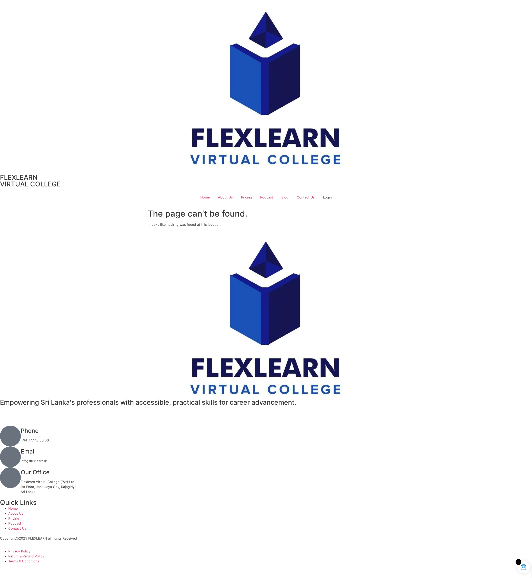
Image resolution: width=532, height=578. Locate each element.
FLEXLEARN (19, 177)
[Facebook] (266, 413)
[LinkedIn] (266, 408)
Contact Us (306, 197)
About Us (225, 197)
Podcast (266, 197)
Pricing (246, 197)
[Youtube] (266, 418)
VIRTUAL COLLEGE (30, 184)
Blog (284, 197)
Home (205, 197)
